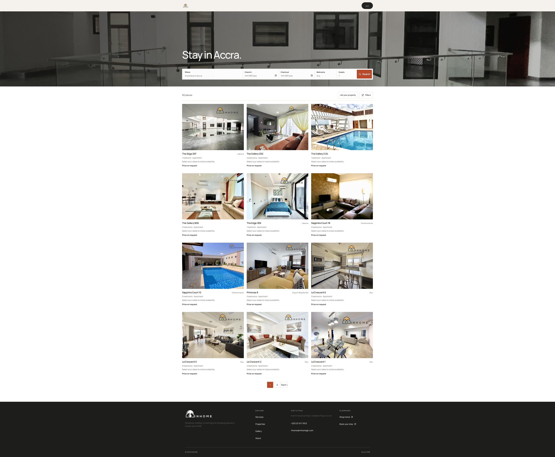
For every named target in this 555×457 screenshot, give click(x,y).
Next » (284, 384)
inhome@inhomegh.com (302, 430)
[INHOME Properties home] (185, 5)
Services (259, 417)
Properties (260, 424)
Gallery (258, 431)
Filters (368, 95)
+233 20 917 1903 (299, 423)
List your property (348, 95)
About (258, 438)
